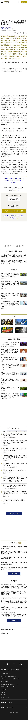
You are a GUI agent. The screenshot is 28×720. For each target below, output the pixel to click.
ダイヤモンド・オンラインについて (10, 669)
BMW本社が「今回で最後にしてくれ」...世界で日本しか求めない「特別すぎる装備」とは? (14, 255)
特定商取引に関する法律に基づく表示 (9, 684)
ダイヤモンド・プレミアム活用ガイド (9, 679)
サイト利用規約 (4, 681)
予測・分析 (3, 28)
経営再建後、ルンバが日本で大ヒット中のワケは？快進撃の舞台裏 (14, 563)
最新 (4, 431)
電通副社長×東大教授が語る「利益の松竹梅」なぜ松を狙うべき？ (14, 552)
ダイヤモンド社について (7, 707)
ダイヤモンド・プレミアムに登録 (14, 211)
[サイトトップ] (6, 2)
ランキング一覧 (14, 514)
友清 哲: (6, 27)
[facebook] (14, 664)
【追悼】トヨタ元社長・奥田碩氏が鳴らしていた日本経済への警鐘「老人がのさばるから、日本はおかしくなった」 (14, 261)
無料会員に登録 (14, 199)
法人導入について (5, 697)
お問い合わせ (4, 694)
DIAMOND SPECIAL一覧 (8, 629)
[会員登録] (24, 2)
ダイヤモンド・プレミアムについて (9, 676)
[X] (7, 664)
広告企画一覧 (4, 633)
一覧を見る (14, 574)
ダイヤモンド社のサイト (7, 702)
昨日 (10, 431)
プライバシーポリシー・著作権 (8, 686)
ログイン (18, 1)
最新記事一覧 (14, 620)
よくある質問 (4, 689)
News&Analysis (11, 28)
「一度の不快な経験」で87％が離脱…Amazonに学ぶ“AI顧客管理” (14, 558)
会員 (24, 431)
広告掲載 (3, 692)
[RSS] (21, 664)
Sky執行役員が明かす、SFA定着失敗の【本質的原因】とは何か (14, 547)
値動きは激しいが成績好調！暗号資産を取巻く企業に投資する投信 (14, 568)
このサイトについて (5, 673)
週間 (17, 431)
